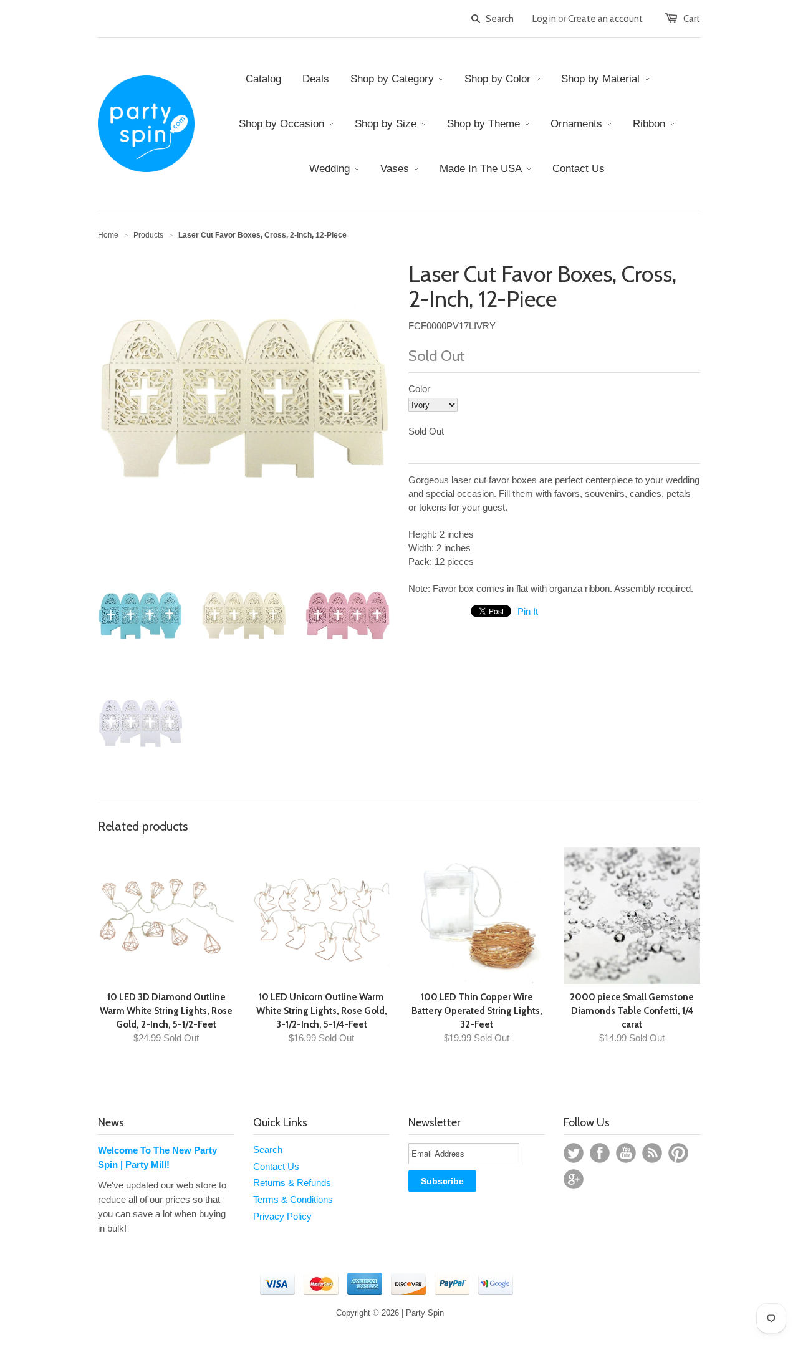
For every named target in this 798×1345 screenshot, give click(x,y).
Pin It (527, 611)
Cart (691, 18)
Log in (544, 18)
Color (419, 388)
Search (267, 1149)
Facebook (600, 1153)
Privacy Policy (282, 1216)
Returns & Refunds (292, 1182)
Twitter (574, 1153)
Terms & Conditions (293, 1199)
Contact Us (276, 1166)
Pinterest (678, 1153)
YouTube (626, 1153)
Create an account (605, 18)
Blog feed (652, 1153)
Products (148, 235)
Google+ (574, 1179)
